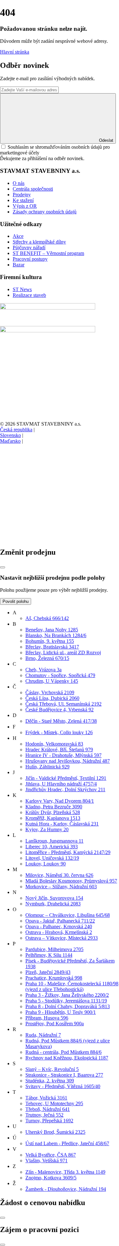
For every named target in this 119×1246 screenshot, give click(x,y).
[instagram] (47, 538)
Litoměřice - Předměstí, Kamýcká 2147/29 (67, 852)
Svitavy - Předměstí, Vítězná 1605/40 (62, 1086)
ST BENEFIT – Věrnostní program (48, 253)
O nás (18, 183)
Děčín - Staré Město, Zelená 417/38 (61, 721)
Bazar (18, 264)
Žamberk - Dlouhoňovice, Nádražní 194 (65, 1189)
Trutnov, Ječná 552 (44, 1115)
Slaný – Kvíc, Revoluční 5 (52, 1069)
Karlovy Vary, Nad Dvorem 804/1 (59, 801)
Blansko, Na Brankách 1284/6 (55, 635)
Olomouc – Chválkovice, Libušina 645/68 (67, 915)
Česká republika (16, 429)
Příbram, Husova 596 (46, 1018)
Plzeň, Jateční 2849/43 (47, 972)
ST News (22, 289)
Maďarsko (10, 441)
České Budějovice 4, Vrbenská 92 (59, 709)
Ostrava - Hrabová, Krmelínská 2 (58, 932)
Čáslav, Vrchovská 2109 (49, 692)
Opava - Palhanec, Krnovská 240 (58, 926)
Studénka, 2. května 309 (49, 1080)
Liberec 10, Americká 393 (51, 846)
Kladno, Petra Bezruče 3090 (53, 806)
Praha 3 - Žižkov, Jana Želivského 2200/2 (67, 995)
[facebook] (47, 490)
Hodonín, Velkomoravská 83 (54, 744)
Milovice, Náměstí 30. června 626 (59, 875)
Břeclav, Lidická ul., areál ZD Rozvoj (63, 652)
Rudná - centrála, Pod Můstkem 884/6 (63, 1052)
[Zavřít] (2, 567)
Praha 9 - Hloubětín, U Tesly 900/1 (60, 1012)
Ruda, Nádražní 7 (43, 1035)
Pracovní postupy (30, 259)
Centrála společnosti (33, 189)
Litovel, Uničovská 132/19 (52, 858)
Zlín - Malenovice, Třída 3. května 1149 (65, 1172)
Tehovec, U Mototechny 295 (54, 1103)
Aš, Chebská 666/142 (47, 618)
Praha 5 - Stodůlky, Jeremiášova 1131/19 (66, 1000)
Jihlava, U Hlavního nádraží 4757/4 (61, 783)
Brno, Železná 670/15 (47, 658)
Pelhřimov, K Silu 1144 (48, 955)
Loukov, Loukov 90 (45, 863)
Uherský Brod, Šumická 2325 (55, 1132)
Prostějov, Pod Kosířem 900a (54, 1023)
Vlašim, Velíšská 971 (46, 1160)
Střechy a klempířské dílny (39, 242)
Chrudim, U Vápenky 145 (51, 681)
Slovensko (10, 435)
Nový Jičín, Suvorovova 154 (54, 898)
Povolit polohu (16, 601)
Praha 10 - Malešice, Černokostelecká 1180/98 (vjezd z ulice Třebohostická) (71, 986)
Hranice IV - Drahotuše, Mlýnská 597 (63, 755)
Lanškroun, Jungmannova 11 (54, 841)
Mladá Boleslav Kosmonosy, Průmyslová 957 (71, 881)
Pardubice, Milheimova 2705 (54, 949)
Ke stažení (23, 200)
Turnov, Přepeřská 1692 (49, 1120)
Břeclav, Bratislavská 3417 (52, 646)
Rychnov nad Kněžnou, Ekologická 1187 (66, 1057)
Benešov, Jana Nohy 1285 (51, 629)
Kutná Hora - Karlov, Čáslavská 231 (62, 823)
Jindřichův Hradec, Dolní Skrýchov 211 (65, 789)
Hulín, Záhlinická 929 (47, 766)
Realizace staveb (29, 295)
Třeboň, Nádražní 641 (47, 1109)
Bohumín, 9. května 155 (49, 641)
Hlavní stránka (14, 52)
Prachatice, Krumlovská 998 (53, 978)
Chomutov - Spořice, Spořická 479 (60, 675)
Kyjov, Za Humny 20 (47, 829)
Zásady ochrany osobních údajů (44, 211)
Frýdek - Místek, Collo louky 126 (59, 732)
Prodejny (22, 194)
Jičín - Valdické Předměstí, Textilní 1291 (65, 778)
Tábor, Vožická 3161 (46, 1097)
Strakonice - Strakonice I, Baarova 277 (64, 1075)
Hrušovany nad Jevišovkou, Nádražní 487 (67, 761)
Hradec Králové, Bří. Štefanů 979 (59, 749)
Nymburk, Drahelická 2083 (53, 903)
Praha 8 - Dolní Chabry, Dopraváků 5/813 (67, 1006)
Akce (18, 236)
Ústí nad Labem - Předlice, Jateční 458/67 (67, 1143)
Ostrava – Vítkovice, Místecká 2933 (61, 938)
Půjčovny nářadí (29, 247)
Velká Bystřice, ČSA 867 (50, 1155)
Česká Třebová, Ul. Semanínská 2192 (63, 704)
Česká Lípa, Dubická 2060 (52, 698)
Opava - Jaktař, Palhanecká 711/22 (60, 920)
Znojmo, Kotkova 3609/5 (50, 1177)
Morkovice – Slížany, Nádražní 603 (61, 886)
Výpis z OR (25, 206)
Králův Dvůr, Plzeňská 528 (52, 812)
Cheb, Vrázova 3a (43, 669)
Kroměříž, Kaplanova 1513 (52, 818)
